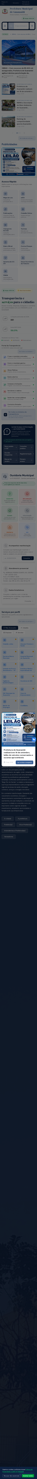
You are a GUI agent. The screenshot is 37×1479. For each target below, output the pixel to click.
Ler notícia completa (24, 762)
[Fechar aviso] (32, 715)
